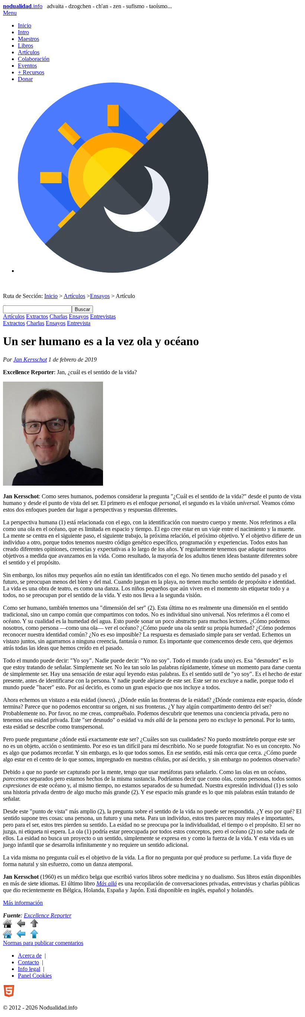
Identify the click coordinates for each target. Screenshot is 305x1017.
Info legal (29, 969)
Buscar (82, 309)
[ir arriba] (34, 926)
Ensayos (100, 296)
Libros (25, 45)
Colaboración (33, 59)
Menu (10, 13)
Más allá (106, 883)
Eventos (27, 65)
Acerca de (30, 955)
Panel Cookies (35, 975)
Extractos (37, 316)
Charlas (58, 316)
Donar (25, 79)
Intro (23, 32)
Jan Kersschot (30, 359)
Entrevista (78, 323)
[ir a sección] (20, 926)
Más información (23, 903)
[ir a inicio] (7, 926)
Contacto (28, 962)
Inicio (24, 25)
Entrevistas (103, 316)
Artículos (28, 52)
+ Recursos (31, 72)
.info (22, 6)
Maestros (28, 39)
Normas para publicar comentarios (43, 943)
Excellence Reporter (47, 915)
